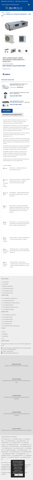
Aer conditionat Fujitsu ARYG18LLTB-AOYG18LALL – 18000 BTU (20, 102)
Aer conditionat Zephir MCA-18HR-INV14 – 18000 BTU (19, 93)
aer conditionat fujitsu (10, 441)
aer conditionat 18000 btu (13, 457)
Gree (9, 68)
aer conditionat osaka (7, 448)
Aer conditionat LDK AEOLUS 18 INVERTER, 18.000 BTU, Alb (19, 84)
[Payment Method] (26, 477)
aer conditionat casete (26, 451)
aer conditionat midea (14, 446)
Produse (8, 12)
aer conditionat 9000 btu (17, 455)
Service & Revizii (16, 428)
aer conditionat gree (21, 441)
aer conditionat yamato (22, 450)
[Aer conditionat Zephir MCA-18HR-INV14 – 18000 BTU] (5, 95)
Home (2, 12)
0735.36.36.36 (10, 1)
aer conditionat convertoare (8, 453)
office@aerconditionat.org (12, 353)
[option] (16, 33)
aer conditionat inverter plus (12, 444)
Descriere (7, 111)
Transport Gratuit (16, 395)
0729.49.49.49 (24, 1)
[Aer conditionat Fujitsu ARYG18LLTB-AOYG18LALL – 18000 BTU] (5, 104)
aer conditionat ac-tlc (6, 439)
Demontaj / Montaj (16, 412)
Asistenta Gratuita (16, 379)
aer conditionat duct (20, 453)
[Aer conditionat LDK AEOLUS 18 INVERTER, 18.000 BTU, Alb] (5, 86)
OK (18, 475)
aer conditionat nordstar (25, 446)
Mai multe (20, 473)
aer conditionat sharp (18, 448)
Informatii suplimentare (12, 114)
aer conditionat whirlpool (10, 450)
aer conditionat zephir (15, 451)
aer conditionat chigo (17, 439)
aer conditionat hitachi (15, 442)
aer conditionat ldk (24, 444)
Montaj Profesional (16, 364)
